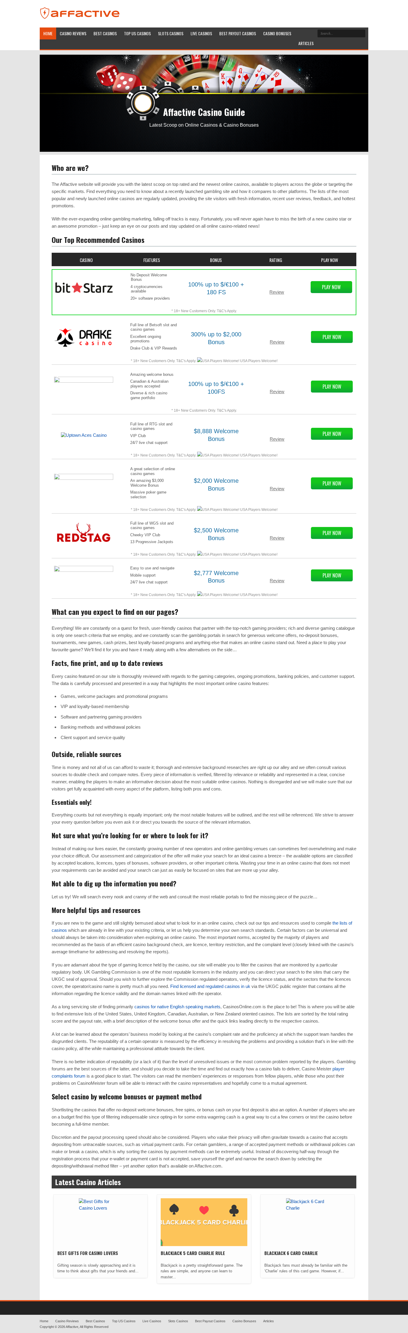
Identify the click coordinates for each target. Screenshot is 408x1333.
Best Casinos (95, 1321)
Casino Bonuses (244, 1321)
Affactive (72, 1327)
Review (276, 292)
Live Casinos (151, 1321)
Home (44, 1321)
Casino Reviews (67, 1321)
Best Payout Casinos (210, 1321)
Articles (268, 1321)
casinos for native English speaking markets (177, 1006)
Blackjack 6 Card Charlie (291, 1253)
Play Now (331, 287)
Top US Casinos (124, 1321)
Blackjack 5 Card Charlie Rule (193, 1253)
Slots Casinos (178, 1321)
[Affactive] (81, 19)
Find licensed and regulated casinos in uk (210, 986)
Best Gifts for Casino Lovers (87, 1253)
